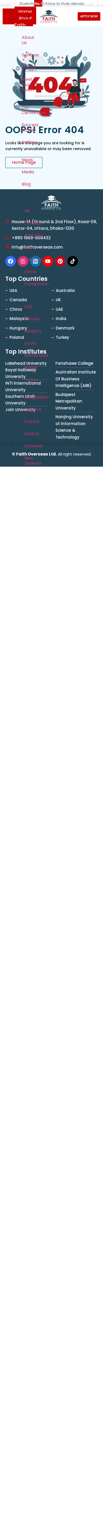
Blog (26, 184)
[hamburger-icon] (9, 16)
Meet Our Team (28, 84)
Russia (27, 367)
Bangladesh (27, 397)
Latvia (27, 343)
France (27, 421)
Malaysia (27, 259)
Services (28, 55)
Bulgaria (27, 409)
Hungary (27, 331)
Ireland (27, 434)
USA (27, 247)
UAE (27, 307)
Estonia (27, 319)
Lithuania (27, 446)
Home (25, 11)
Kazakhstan (27, 284)
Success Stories (28, 127)
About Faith (23, 22)
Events (28, 67)
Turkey (27, 380)
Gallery (28, 142)
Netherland (27, 355)
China (27, 272)
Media (28, 172)
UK (27, 211)
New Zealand (27, 460)
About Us (28, 40)
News (27, 160)
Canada (27, 223)
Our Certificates (28, 110)
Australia (27, 235)
